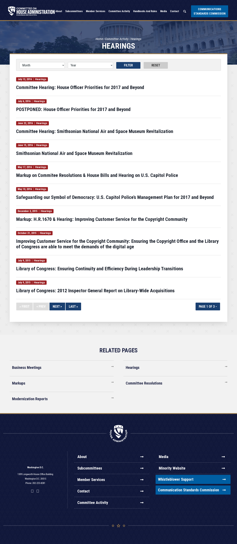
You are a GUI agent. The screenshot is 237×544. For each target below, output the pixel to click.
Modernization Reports (30, 399)
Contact (83, 491)
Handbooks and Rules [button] (145, 11)
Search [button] (185, 11)
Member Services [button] (95, 11)
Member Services (91, 479)
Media (163, 456)
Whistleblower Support (175, 479)
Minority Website (172, 468)
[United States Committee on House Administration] (31, 11)
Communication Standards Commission (188, 490)
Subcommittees (89, 468)
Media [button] (163, 11)
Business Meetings (26, 367)
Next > (57, 306)
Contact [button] (174, 11)
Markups (18, 383)
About (82, 456)
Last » (73, 306)
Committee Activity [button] (119, 11)
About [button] (58, 11)
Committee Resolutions (144, 383)
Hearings (135, 39)
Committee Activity (116, 39)
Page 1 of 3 (207, 306)
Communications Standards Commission (210, 11)
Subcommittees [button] (74, 11)
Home (99, 39)
